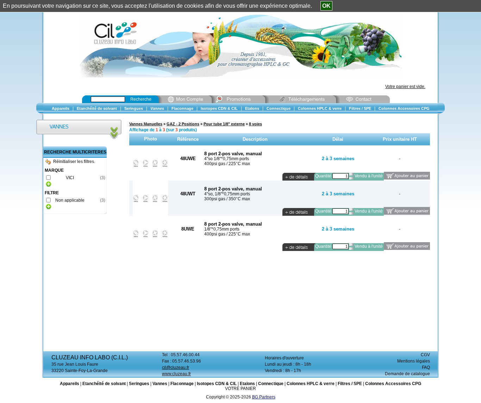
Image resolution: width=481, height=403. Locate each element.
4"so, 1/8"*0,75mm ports (227, 193)
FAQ (426, 367)
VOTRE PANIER (240, 388)
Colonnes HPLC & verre (311, 383)
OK (326, 6)
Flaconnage (182, 383)
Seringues (139, 383)
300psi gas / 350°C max (227, 198)
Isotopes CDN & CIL (217, 383)
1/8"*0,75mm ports (221, 229)
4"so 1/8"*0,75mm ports (226, 158)
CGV (425, 354)
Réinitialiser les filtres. (74, 161)
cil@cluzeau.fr (175, 367)
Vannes (159, 383)
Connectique (270, 383)
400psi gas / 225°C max (227, 163)
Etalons (247, 383)
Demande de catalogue (407, 373)
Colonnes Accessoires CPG (393, 383)
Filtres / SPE (350, 383)
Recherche (140, 99)
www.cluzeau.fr (176, 373)
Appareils (69, 383)
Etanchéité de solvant (104, 383)
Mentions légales (413, 361)
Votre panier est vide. (405, 86)
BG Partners (263, 397)
